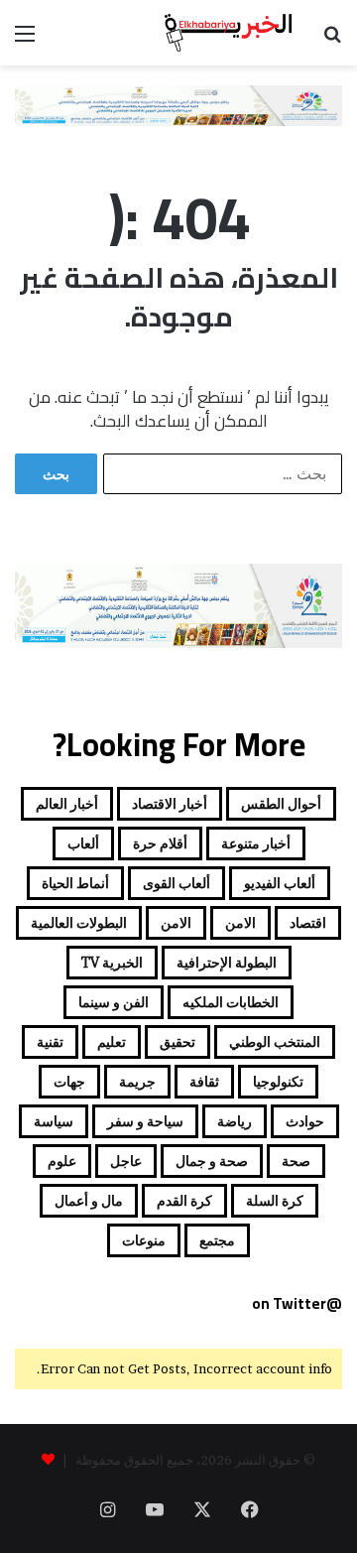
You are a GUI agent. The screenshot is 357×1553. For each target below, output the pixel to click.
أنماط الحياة (75, 882)
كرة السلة (274, 1200)
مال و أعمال (89, 1200)
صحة (296, 1160)
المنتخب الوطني (274, 1041)
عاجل (126, 1160)
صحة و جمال (212, 1160)
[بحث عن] (332, 40)
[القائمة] (25, 40)
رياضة (234, 1120)
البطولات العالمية (79, 922)
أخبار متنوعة (256, 843)
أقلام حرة (160, 843)
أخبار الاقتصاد (169, 803)
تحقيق (177, 1041)
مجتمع (217, 1239)
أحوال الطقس (281, 803)
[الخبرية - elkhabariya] (228, 33)
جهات (69, 1081)
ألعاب (83, 843)
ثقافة (204, 1081)
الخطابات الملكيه (230, 1001)
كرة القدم (184, 1200)
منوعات (144, 1239)
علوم (62, 1160)
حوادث (305, 1120)
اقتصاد (308, 922)
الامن (240, 922)
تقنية (50, 1041)
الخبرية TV (112, 962)
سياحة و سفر (145, 1120)
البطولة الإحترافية (227, 962)
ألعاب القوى (176, 882)
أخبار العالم (67, 803)
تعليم (111, 1041)
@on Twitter (297, 1303)
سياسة (53, 1120)
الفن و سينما (113, 1001)
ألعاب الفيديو (279, 882)
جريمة (137, 1081)
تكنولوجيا (278, 1081)
